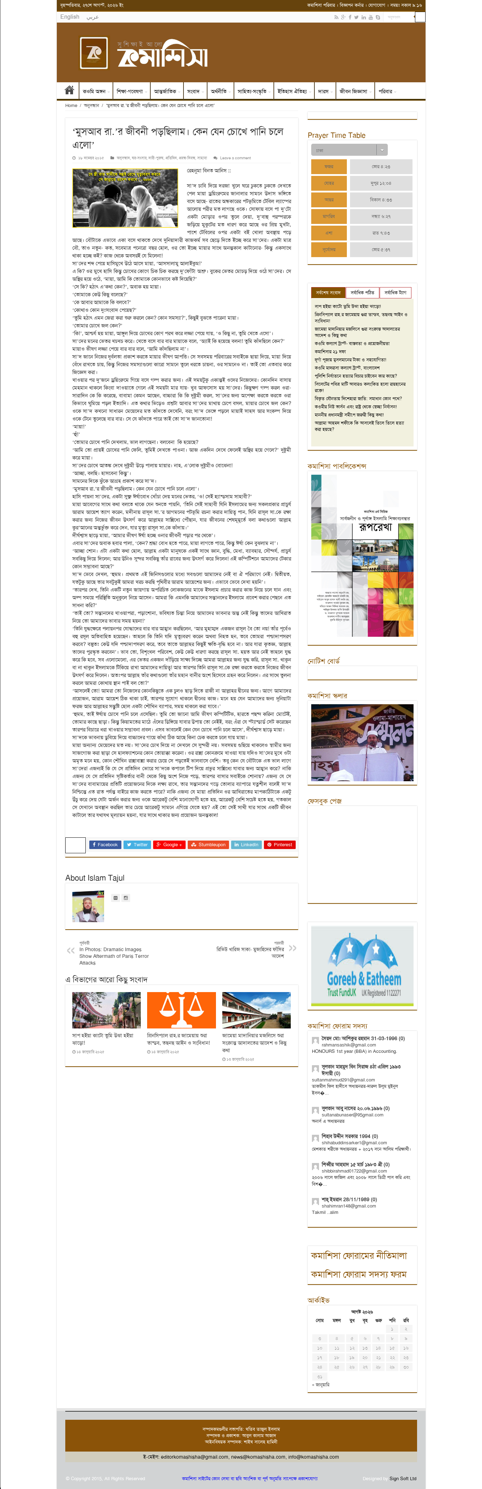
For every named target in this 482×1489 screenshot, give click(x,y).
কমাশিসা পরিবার (321, 5)
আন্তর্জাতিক (165, 91)
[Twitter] (357, 17)
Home (71, 105)
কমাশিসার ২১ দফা (330, 352)
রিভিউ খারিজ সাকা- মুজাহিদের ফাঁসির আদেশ (250, 950)
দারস (323, 91)
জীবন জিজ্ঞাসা (353, 91)
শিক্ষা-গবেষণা (130, 91)
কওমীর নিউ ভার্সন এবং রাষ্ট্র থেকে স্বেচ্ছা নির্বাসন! (356, 407)
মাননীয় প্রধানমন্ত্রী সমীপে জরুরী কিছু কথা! (349, 415)
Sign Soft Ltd (403, 1479)
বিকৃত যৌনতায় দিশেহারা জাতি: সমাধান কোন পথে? (358, 399)
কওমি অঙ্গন (94, 91)
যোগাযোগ (376, 5)
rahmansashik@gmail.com (349, 1045)
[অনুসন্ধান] (420, 17)
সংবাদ (193, 91)
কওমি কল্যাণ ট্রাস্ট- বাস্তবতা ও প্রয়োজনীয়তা (352, 343)
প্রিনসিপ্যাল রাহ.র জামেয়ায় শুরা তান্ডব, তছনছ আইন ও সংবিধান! (178, 1039)
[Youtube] (371, 17)
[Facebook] (350, 17)
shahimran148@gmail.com (349, 1206)
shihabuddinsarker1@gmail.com (354, 1143)
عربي (92, 16)
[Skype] (378, 17)
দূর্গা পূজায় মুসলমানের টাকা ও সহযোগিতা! (350, 360)
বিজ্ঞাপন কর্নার (351, 5)
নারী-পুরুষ (156, 158)
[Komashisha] (241, 52)
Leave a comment (235, 158)
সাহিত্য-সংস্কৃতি (252, 91)
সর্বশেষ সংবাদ (328, 293)
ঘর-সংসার (139, 158)
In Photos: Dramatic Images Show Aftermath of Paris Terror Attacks (114, 953)
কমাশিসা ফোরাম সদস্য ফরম (359, 1274)
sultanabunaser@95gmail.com (353, 1115)
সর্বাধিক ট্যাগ (395, 293)
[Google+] (344, 17)
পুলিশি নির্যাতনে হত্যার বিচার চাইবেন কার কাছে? (356, 376)
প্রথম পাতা (69, 91)
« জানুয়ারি (320, 1385)
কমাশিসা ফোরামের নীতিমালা (359, 1256)
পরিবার (385, 91)
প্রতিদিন (171, 158)
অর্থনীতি (219, 91)
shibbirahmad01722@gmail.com (354, 1171)
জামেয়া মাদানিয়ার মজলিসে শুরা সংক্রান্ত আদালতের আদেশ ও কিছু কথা (254, 1043)
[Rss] (336, 17)
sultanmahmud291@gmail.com (343, 1080)
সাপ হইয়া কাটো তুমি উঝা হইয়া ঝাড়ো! (348, 306)
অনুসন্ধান (91, 105)
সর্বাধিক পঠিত (362, 293)
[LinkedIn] (364, 17)
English (69, 16)
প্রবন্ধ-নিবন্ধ (187, 158)
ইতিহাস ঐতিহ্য (292, 91)
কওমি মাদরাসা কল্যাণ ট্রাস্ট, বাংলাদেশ (347, 368)
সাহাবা (202, 158)
